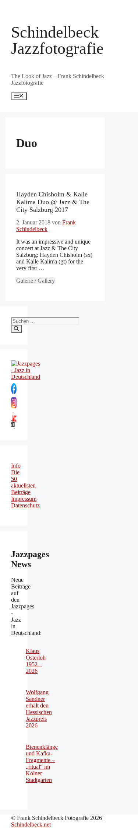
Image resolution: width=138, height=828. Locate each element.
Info (16, 465)
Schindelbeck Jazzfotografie (57, 40)
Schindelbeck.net (31, 824)
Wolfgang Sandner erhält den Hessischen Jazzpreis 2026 (39, 709)
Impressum (23, 499)
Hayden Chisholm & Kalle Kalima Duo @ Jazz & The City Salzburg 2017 (52, 202)
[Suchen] (16, 329)
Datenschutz (25, 505)
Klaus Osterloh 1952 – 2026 (36, 661)
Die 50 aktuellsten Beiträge (23, 482)
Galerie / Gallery (35, 280)
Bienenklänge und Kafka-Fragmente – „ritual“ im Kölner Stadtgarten (42, 763)
